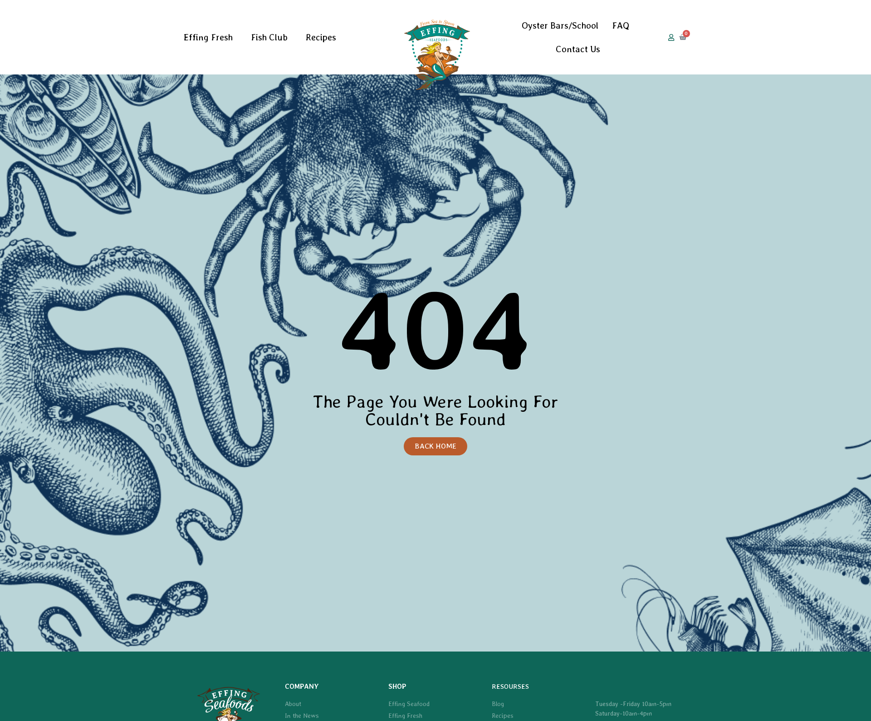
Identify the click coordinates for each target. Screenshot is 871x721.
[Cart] (683, 37)
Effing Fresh (208, 37)
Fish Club (269, 37)
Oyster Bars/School (560, 25)
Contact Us (578, 49)
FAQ (620, 25)
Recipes (321, 37)
